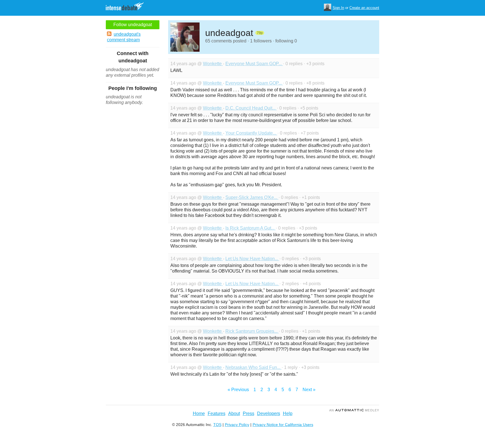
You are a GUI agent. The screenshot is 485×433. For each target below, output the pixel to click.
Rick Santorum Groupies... (252, 331)
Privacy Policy (237, 424)
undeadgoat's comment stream (124, 37)
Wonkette (213, 63)
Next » (309, 389)
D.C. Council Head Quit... (251, 108)
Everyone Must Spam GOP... (254, 63)
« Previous (238, 389)
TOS (217, 424)
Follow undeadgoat (132, 24)
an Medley (354, 410)
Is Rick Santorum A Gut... (250, 228)
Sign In (338, 8)
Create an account (364, 8)
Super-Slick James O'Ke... (251, 197)
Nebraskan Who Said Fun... (253, 367)
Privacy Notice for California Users (283, 424)
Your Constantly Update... (251, 133)
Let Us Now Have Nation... (252, 258)
